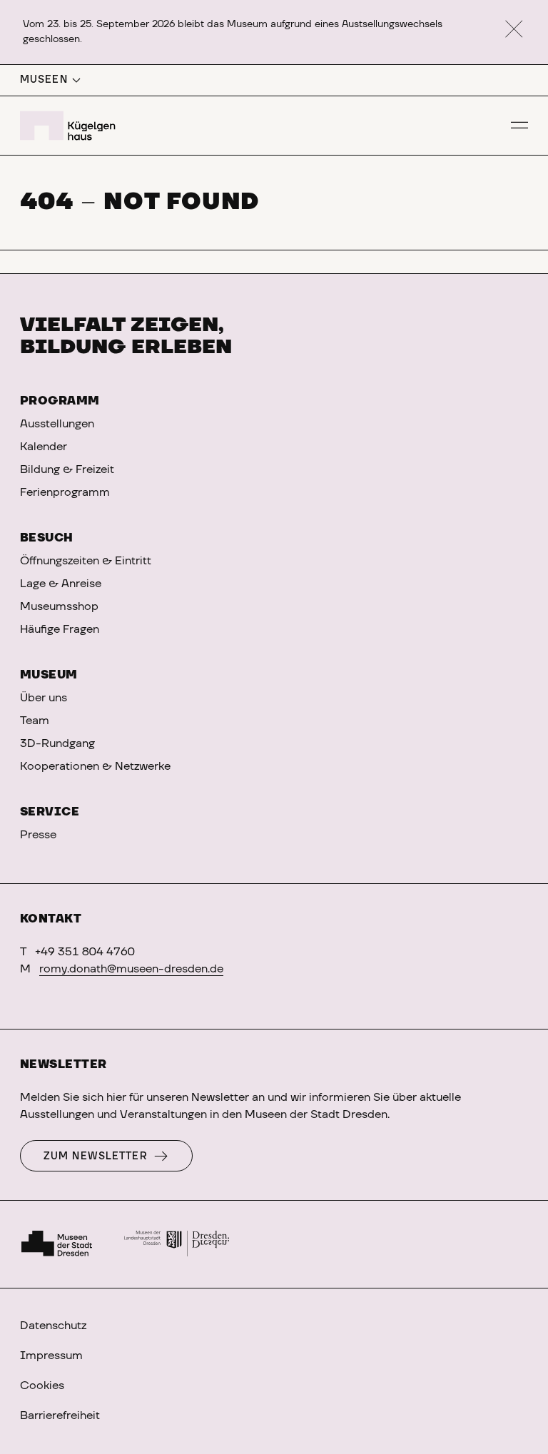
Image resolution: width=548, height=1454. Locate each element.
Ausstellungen (57, 423)
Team (34, 720)
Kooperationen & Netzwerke (95, 766)
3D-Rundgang (57, 743)
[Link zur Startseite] (70, 125)
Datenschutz (53, 1325)
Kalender (43, 446)
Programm (60, 401)
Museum (49, 675)
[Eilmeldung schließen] (513, 29)
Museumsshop (59, 606)
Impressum (51, 1355)
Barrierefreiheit (60, 1415)
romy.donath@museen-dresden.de (131, 969)
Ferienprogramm (65, 492)
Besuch (46, 538)
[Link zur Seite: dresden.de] (177, 1244)
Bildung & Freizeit (67, 469)
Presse (38, 834)
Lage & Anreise (60, 583)
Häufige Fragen (59, 629)
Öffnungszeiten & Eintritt (85, 560)
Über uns (43, 697)
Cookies (42, 1385)
